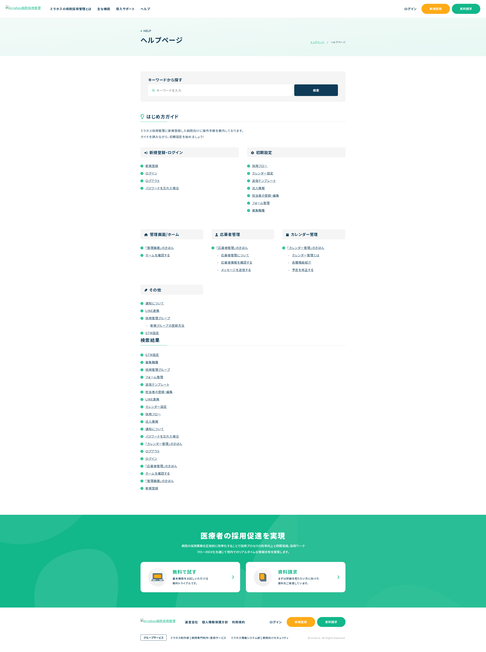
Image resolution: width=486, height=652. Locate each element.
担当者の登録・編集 (265, 195)
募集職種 (258, 210)
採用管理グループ (157, 318)
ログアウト (152, 180)
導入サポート (125, 8)
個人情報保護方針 (215, 622)
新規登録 (436, 9)
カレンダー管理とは (306, 255)
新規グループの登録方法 (167, 325)
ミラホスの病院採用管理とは (71, 8)
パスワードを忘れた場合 (162, 188)
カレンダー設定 (263, 173)
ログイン (410, 8)
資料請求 (466, 9)
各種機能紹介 (301, 262)
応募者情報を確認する (236, 262)
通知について (154, 303)
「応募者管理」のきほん (232, 247)
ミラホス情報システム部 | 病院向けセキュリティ (259, 638)
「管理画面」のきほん (159, 247)
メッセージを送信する (236, 269)
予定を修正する (303, 269)
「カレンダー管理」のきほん (305, 247)
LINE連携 (152, 310)
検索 (316, 90)
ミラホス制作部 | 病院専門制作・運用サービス (198, 638)
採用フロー (260, 165)
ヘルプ (145, 8)
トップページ (317, 42)
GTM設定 (152, 333)
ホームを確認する (157, 255)
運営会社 (191, 622)
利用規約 (238, 622)
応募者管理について (235, 255)
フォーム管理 (261, 203)
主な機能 (103, 8)
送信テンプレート (264, 180)
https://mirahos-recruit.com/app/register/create (190, 577)
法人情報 (258, 188)
